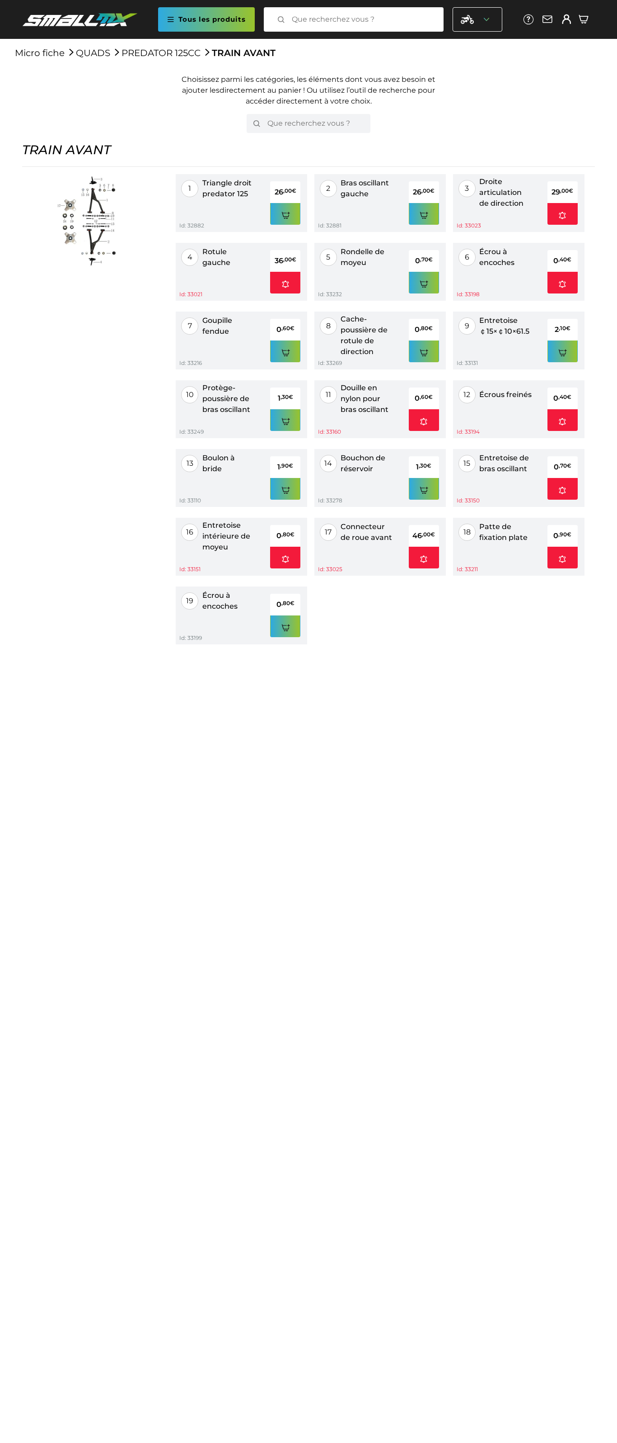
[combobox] (362, 19)
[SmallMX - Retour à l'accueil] (85, 20)
